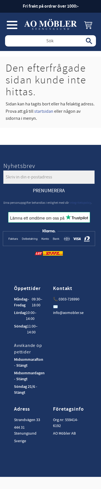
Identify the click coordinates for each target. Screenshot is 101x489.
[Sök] (88, 40)
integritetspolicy (80, 203)
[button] (12, 25)
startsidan (43, 111)
